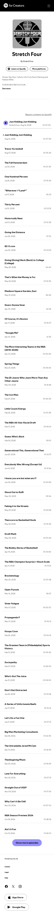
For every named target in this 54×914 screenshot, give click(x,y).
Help (6, 878)
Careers (7, 867)
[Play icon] (5, 123)
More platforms (39, 69)
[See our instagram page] (20, 886)
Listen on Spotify (18, 69)
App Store (17, 897)
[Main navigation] (49, 6)
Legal (7, 872)
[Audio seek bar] (27, 128)
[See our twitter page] (13, 886)
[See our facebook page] (6, 886)
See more (6, 88)
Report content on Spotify (38, 114)
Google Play (18, 907)
